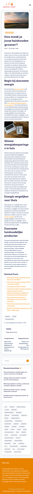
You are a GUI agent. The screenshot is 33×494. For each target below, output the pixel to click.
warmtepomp (23, 446)
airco (6, 406)
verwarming (21, 443)
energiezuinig (8, 423)
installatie (14, 426)
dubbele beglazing (9, 412)
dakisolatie (14, 409)
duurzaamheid (15, 415)
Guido (8, 329)
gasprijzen (16, 423)
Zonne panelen (17, 451)
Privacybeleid (26, 491)
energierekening (8, 421)
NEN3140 (24, 432)
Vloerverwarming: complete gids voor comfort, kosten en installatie (15, 373)
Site (18, 491)
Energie (14, 316)
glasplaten (23, 423)
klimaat (19, 429)
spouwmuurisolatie (9, 437)
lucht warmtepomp (9, 432)
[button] (11, 332)
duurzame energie (19, 89)
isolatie (6, 429)
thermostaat (7, 443)
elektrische (24, 415)
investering (21, 426)
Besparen (7, 316)
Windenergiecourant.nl (9, 491)
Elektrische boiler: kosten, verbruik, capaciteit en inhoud (15, 390)
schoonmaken (23, 435)
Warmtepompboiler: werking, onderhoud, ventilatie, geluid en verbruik (16, 384)
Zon (14, 449)
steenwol (18, 437)
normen (6, 435)
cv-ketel (7, 409)
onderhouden (14, 435)
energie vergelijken (9, 216)
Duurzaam (7, 415)
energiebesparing (9, 319)
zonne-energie (20, 449)
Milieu (17, 432)
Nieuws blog (9, 32)
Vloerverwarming (14, 446)
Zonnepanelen (8, 451)
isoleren (13, 429)
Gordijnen (7, 426)
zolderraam (7, 449)
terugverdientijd (18, 440)
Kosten (24, 429)
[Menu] (30, 4)
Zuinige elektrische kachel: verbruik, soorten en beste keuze (15, 378)
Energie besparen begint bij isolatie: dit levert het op (16, 396)
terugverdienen (8, 440)
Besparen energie (21, 406)
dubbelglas (18, 412)
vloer (6, 446)
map (20, 491)
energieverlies (18, 421)
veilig (14, 443)
